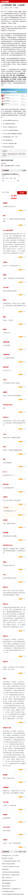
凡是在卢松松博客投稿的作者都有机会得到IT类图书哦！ (13, 894)
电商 (8, 62)
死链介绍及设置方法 (6, 885)
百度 (22, 21)
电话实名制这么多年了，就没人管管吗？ (10, 855)
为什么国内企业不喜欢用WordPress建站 (10, 866)
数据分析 (3, 81)
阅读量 (5, 7)
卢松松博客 (5, 2)
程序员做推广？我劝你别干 (7, 858)
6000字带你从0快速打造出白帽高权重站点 (11, 872)
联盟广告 (9, 35)
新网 (25, 851)
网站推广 (20, 851)
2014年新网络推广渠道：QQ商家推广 (13, 5)
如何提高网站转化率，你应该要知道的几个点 (11, 888)
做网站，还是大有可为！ (7, 877)
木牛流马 (5, 160)
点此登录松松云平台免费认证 (10, 174)
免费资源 (24, 69)
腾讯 (20, 11)
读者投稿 (16, 7)
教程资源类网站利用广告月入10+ (9, 880)
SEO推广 (11, 7)
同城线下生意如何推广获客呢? (8, 863)
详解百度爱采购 (5, 869)
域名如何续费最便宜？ (6, 883)
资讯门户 (4, 28)
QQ (3, 180)
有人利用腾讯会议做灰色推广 (8, 891)
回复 (20, 210)
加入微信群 (24, 170)
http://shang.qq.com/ (12, 153)
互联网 (7, 26)
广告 (14, 13)
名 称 (3, 175)
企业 (3, 19)
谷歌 (13, 37)
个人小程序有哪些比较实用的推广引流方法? (11, 861)
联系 (3, 178)
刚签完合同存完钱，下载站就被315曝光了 (11, 874)
